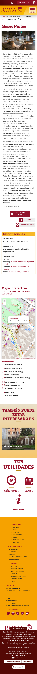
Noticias (14, 574)
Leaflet (17, 358)
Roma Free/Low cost (18, 576)
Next (33, 440)
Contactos (12, 603)
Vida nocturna (18, 539)
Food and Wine (16, 578)
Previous (3, 440)
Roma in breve (14, 549)
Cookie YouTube (19, 658)
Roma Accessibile (13, 588)
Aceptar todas (27, 661)
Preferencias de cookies (18, 628)
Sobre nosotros (14, 600)
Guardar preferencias (12, 661)
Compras (16, 542)
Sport (15, 530)
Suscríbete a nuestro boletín (18, 605)
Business (16, 527)
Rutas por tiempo (17, 571)
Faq (9, 598)
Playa (13, 581)
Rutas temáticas (17, 569)
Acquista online (20, 213)
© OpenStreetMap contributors (27, 358)
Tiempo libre (17, 535)
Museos (5, 19)
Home (4, 17)
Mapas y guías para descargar (18, 591)
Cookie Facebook (19, 656)
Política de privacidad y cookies (18, 647)
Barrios (12, 554)
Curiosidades (14, 559)
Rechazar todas (18, 667)
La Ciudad (12, 552)
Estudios (16, 532)
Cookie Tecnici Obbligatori (19, 651)
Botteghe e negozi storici (18, 556)
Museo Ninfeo (14, 318)
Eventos (14, 566)
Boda (15, 537)
